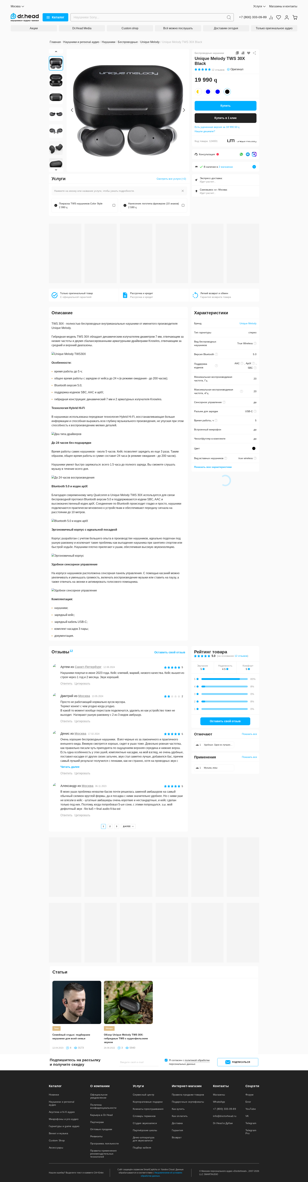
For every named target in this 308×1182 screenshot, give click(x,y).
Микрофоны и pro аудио (63, 1119)
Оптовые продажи (101, 1129)
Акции (34, 28)
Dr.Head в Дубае (223, 1123)
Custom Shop (57, 1140)
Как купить (178, 1108)
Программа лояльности (104, 1143)
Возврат (176, 1137)
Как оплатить (180, 1116)
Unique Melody (248, 323)
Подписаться (241, 1062)
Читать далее (69, 766)
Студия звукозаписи (145, 1123)
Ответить (66, 683)
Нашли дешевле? (205, 131)
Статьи (59, 972)
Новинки (54, 1094)
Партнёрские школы (145, 1130)
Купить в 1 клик (225, 118)
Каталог (58, 17)
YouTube (250, 1108)
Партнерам (97, 1122)
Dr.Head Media (81, 28)
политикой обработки (197, 1060)
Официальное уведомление (98, 1096)
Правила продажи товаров (188, 1094)
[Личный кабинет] (287, 17)
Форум (249, 1094)
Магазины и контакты (283, 6)
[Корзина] (294, 17)
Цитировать (82, 683)
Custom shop (130, 28)
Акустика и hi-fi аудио (62, 1111)
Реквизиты (96, 1136)
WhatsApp (219, 1101)
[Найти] (228, 17)
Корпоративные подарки (148, 1101)
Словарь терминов (144, 1116)
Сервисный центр (143, 1094)
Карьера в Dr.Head (101, 1115)
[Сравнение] (271, 17)
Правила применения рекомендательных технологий (103, 1153)
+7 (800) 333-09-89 (253, 17)
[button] (72, 110)
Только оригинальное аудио (274, 28)
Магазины (219, 1094)
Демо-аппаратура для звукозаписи (143, 1139)
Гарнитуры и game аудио (64, 1126)
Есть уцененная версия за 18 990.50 (219, 127)
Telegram (250, 1123)
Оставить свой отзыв (169, 652)
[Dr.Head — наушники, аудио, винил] (25, 17)
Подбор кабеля (142, 1147)
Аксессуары (56, 1147)
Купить (225, 105)
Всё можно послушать (178, 28)
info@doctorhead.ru (224, 1116)
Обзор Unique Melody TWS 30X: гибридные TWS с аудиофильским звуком (126, 1038)
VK (247, 1116)
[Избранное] (278, 17)
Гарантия (177, 1130)
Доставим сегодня (226, 28)
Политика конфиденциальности (103, 1106)
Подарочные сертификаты (188, 1101)
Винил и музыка (58, 1133)
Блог (248, 1101)
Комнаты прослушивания (148, 1108)
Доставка (177, 1123)
